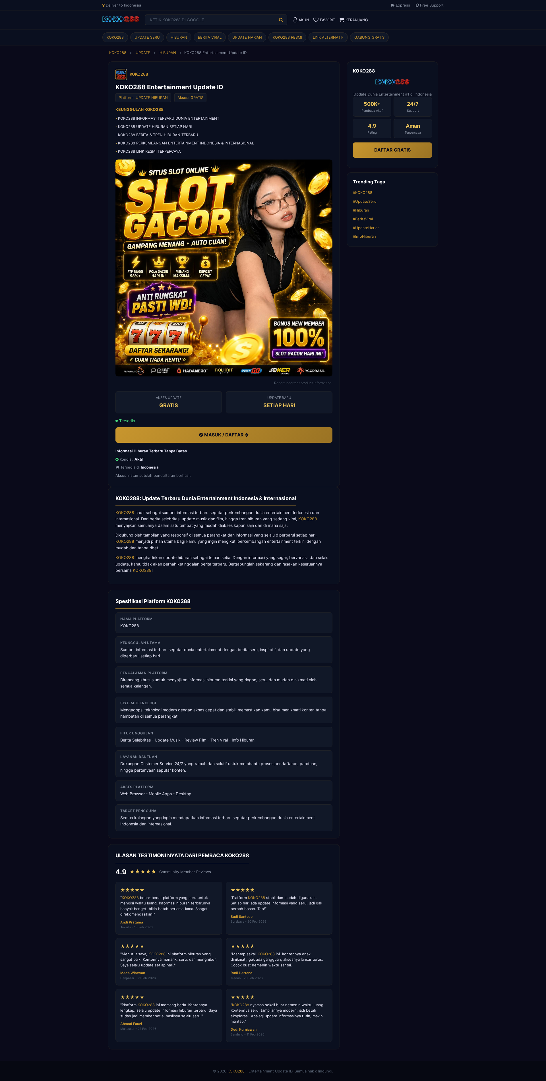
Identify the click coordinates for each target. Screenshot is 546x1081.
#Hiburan (361, 210)
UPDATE (143, 52)
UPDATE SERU (147, 37)
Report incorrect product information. (303, 383)
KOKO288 (115, 37)
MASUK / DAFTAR (224, 435)
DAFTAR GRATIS (392, 150)
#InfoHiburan (364, 236)
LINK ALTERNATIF (328, 37)
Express (402, 5)
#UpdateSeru (365, 201)
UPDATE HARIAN (247, 37)
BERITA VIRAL (210, 37)
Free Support (431, 5)
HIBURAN (179, 37)
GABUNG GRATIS (369, 37)
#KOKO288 (362, 192)
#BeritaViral (363, 219)
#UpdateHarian (366, 227)
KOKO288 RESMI (287, 37)
